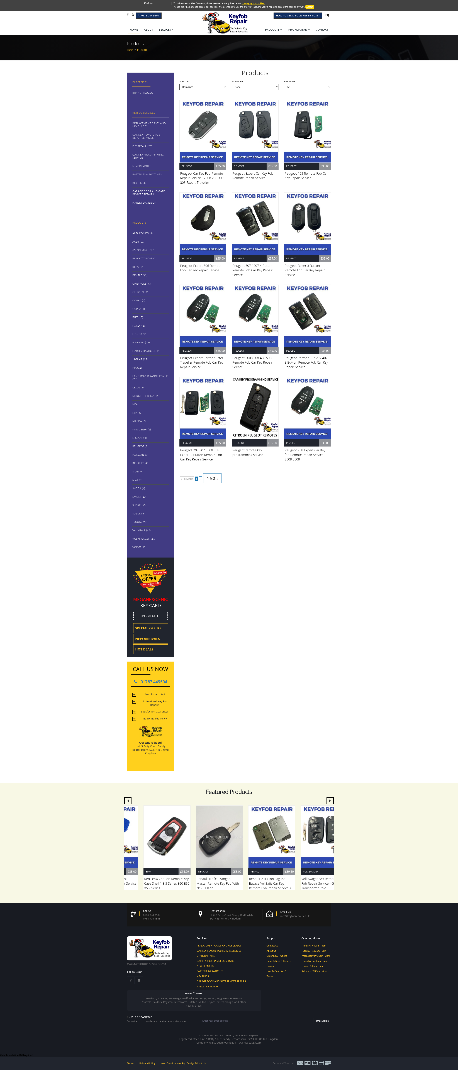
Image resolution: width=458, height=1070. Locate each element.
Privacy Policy (147, 1063)
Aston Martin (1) (143, 250)
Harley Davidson (144, 202)
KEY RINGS (203, 976)
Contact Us (272, 945)
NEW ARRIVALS (147, 639)
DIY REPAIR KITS (206, 955)
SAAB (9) (137, 471)
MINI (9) (137, 412)
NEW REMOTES (205, 966)
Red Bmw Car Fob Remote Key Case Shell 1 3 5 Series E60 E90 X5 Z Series (150, 883)
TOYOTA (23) (139, 521)
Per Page (290, 81)
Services (165, 29)
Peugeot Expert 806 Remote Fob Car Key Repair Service (200, 267)
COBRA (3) (138, 300)
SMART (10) (139, 496)
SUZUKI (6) (138, 513)
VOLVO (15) (139, 547)
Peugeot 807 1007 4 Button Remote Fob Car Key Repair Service (252, 270)
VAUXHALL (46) (141, 530)
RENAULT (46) (140, 463)
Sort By (184, 81)
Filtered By (140, 82)
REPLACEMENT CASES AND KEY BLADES (219, 945)
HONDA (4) (139, 334)
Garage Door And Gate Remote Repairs (148, 193)
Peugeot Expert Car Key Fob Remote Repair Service (252, 175)
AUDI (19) (138, 241)
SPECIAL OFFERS (148, 628)
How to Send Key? (276, 971)
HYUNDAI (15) (141, 342)
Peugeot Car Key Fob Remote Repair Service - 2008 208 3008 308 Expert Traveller (202, 178)
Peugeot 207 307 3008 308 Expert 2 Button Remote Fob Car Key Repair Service (201, 454)
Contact (322, 29)
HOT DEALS (144, 649)
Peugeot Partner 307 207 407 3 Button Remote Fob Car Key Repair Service (306, 362)
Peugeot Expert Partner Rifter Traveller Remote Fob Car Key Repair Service (201, 362)
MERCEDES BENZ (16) (145, 395)
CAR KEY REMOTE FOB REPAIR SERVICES (219, 950)
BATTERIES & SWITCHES (210, 971)
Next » (212, 478)
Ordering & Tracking (277, 955)
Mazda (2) (139, 421)
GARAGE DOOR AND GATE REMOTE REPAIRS (221, 981)
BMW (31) (138, 266)
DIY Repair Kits (142, 146)
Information (298, 29)
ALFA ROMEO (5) (142, 233)
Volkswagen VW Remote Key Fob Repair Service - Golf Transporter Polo (305, 883)
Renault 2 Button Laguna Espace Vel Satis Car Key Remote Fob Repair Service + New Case (254, 886)
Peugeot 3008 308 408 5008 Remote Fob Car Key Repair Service (252, 362)
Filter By (237, 81)
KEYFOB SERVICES (143, 112)
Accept (309, 6)
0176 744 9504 (149, 15)
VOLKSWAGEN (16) (144, 538)
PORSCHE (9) (140, 454)
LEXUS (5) (138, 387)
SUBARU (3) (139, 505)
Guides (270, 966)
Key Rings (139, 182)
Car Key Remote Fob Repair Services (146, 136)
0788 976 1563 (151, 918)
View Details (203, 223)
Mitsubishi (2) (141, 429)
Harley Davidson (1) (146, 350)
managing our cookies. (253, 3)
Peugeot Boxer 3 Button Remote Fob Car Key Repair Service (305, 270)
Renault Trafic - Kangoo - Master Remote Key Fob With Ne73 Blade (201, 883)
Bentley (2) (139, 275)
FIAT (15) (137, 317)
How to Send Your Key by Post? (298, 15)
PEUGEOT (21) (140, 446)
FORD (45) (138, 325)
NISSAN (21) (139, 437)
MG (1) (136, 404)
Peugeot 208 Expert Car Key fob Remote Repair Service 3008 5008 (305, 454)
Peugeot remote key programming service (247, 452)
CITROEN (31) (140, 292)
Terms (270, 976)
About (148, 29)
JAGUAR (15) (140, 359)
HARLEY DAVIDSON (207, 986)
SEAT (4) (137, 479)
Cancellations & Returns (279, 961)
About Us (271, 950)
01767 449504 (153, 681)
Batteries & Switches (147, 174)
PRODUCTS (139, 222)
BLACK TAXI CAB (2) (144, 258)
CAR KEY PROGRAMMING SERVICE (216, 961)
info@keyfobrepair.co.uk (295, 916)
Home (134, 29)
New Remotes (141, 165)
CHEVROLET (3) (142, 283)
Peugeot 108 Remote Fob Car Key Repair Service (306, 175)
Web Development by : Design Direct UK (183, 1063)
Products (272, 29)
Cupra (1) (138, 308)
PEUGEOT (149, 92)
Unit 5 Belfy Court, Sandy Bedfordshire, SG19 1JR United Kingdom (233, 914)
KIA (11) (137, 367)
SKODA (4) (138, 488)
